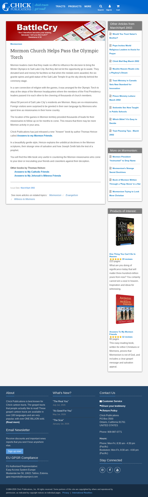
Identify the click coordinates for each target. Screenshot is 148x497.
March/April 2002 (28, 188)
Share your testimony (113, 406)
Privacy (65, 493)
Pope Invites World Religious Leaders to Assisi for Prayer (124, 49)
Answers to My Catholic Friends (31, 172)
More (87, 6)
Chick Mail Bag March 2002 (126, 61)
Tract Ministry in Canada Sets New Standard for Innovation (123, 84)
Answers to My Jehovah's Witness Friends (37, 175)
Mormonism (16, 44)
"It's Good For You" (62, 411)
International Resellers (82, 493)
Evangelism (72, 195)
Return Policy (109, 410)
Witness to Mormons (24, 199)
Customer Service (112, 401)
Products (75, 6)
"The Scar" (58, 420)
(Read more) (13, 422)
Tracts (60, 6)
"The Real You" (61, 401)
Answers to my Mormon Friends (34, 135)
